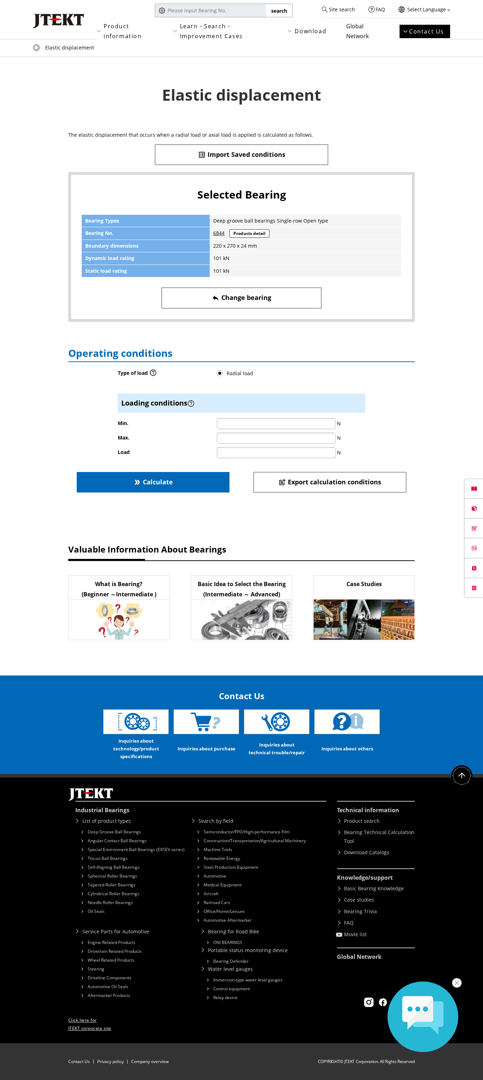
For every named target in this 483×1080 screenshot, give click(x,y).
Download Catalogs (366, 852)
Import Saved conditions (241, 154)
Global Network (357, 31)
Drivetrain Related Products (115, 951)
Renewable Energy (222, 858)
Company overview (150, 1061)
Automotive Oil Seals (108, 987)
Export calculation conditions (329, 482)
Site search (342, 9)
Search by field (215, 821)
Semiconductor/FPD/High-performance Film (247, 832)
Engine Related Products (111, 942)
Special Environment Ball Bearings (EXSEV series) (136, 849)
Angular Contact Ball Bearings (117, 841)
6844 (219, 233)
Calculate (153, 482)
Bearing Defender (231, 961)
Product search (362, 821)
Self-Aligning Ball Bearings (114, 867)
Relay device (225, 998)
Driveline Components (110, 978)
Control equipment (231, 989)
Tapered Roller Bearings (111, 885)
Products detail (249, 233)
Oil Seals (96, 911)
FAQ (380, 9)
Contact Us (426, 31)
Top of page (36, 47)
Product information (123, 31)
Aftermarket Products (109, 995)
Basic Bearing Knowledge (374, 888)
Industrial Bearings (102, 810)
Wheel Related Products (111, 960)
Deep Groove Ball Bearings (114, 832)
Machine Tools (218, 849)
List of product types (106, 821)
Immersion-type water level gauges (248, 980)
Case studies (359, 899)
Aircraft (211, 894)
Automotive (215, 876)
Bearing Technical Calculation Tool (379, 836)
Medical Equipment (223, 885)
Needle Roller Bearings (110, 902)
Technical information (368, 810)
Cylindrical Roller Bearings (113, 894)
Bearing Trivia (360, 911)
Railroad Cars (217, 902)
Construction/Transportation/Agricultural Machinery (255, 841)
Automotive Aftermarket (227, 920)
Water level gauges (230, 969)
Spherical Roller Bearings (112, 876)
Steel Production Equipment (231, 867)
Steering (96, 969)
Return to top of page (461, 775)
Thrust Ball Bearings (108, 858)
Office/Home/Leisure (224, 911)
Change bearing (241, 297)
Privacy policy (110, 1061)
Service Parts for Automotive (115, 931)
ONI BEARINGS (227, 942)
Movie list (355, 934)
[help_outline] (153, 374)
